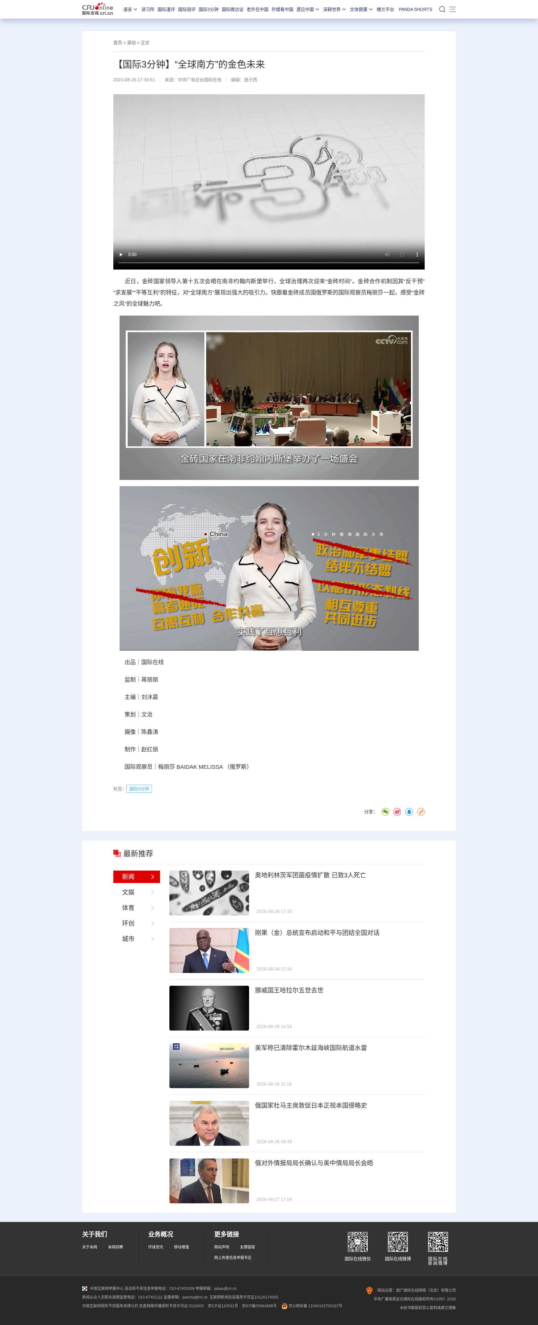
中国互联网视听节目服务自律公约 (110, 1306)
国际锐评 (187, 9)
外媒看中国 (282, 9)
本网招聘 (115, 1247)
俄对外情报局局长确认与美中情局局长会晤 (314, 1163)
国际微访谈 (232, 9)
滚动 (131, 42)
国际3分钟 (209, 9)
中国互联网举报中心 (107, 1288)
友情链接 (247, 1247)
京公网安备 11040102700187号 (315, 1306)
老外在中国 (257, 9)
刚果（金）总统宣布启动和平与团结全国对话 (317, 932)
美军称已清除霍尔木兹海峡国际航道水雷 (311, 1048)
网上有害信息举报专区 (233, 1258)
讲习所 (147, 9)
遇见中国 (305, 9)
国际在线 (97, 9)
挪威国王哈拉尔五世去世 (289, 990)
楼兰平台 (385, 9)
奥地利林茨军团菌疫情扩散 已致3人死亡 (310, 875)
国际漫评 (166, 9)
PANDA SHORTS (415, 9)
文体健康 (358, 9)
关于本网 (89, 1247)
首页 (117, 42)
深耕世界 (332, 9)
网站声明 (221, 1247)
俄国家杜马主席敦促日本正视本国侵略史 (311, 1105)
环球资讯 (155, 1247)
